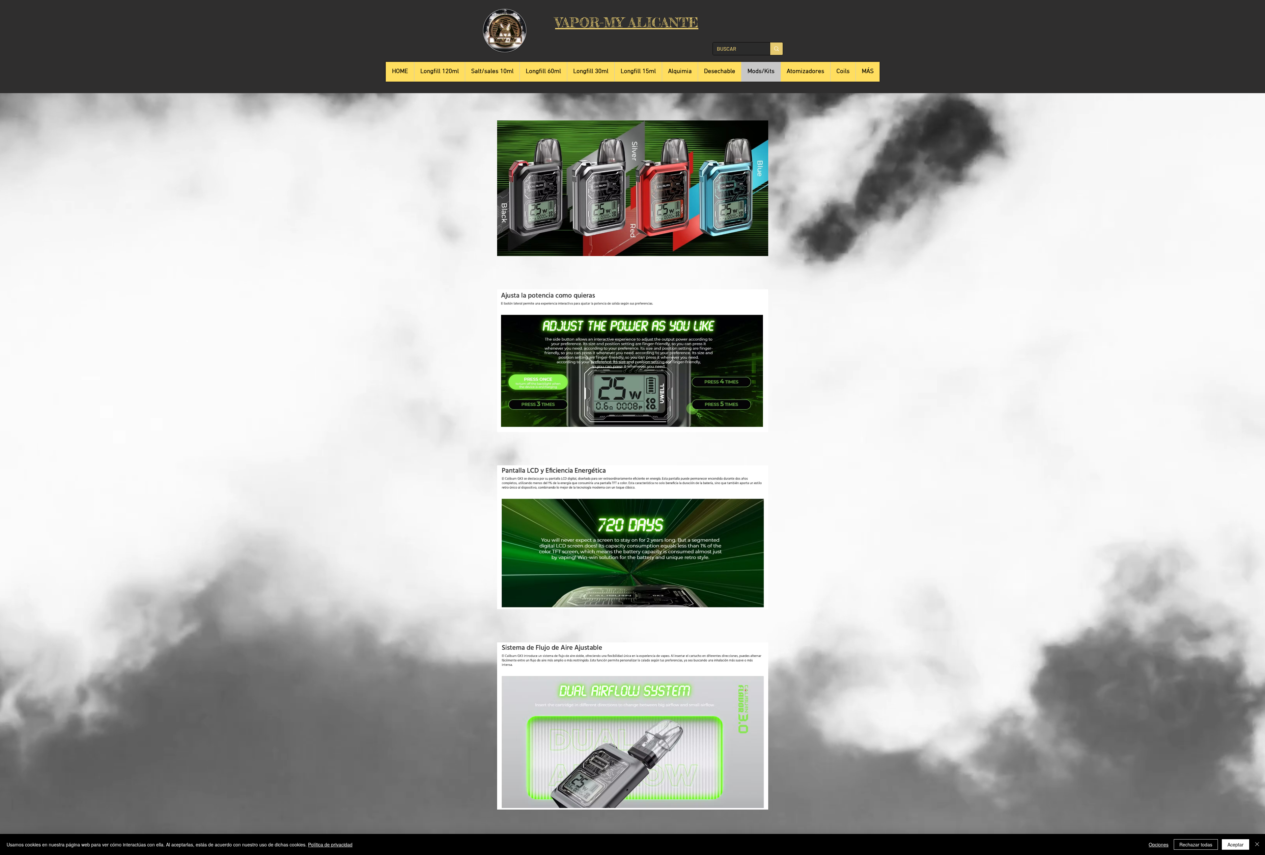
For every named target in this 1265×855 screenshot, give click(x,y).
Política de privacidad (330, 844)
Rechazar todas (1195, 844)
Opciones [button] (1158, 844)
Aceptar (1235, 844)
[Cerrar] (1257, 844)
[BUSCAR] (776, 48)
